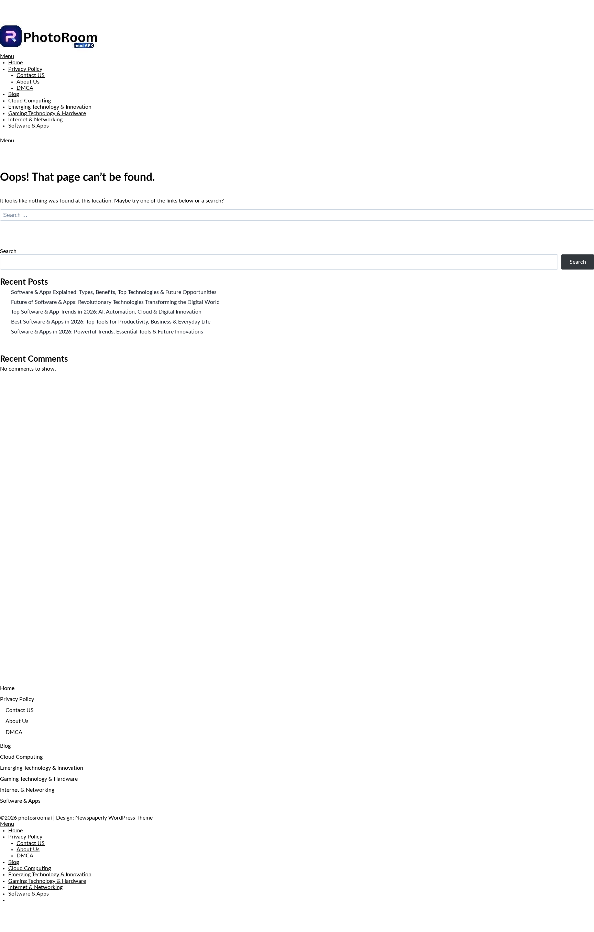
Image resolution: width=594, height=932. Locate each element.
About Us (28, 82)
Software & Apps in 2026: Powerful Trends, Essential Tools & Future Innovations (107, 332)
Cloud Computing (29, 100)
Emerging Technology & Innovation (49, 107)
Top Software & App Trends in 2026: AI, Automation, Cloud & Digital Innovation (106, 312)
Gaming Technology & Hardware (47, 113)
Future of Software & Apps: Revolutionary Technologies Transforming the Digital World (115, 302)
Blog (13, 94)
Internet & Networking (35, 119)
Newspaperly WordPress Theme (114, 818)
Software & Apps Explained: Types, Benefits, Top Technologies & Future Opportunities (114, 292)
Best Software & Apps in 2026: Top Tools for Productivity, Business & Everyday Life (110, 322)
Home (15, 62)
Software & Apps (28, 126)
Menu (7, 56)
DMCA (24, 88)
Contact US (30, 75)
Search (8, 251)
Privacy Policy (25, 69)
